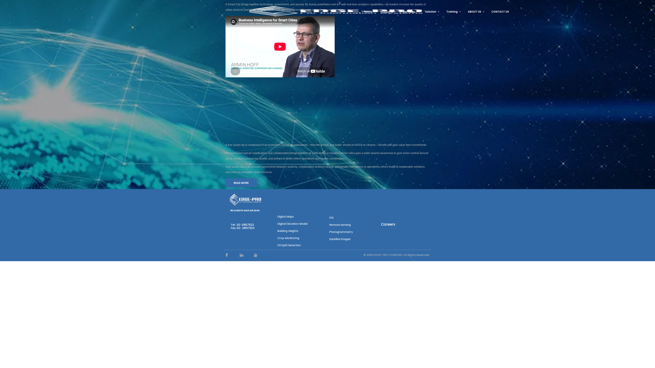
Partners (388, 231)
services (284, 209)
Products (337, 209)
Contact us (390, 216)
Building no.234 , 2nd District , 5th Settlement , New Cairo (247, 219)
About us (388, 209)
